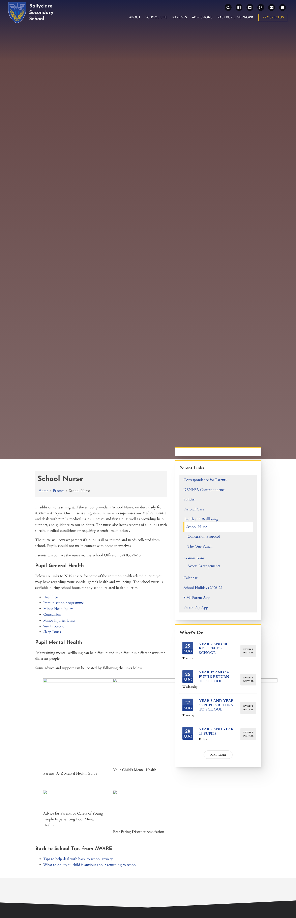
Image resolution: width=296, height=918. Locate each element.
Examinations (193, 558)
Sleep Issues (52, 631)
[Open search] (228, 7)
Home (43, 490)
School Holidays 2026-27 (202, 587)
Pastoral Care (193, 509)
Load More (218, 754)
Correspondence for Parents (205, 479)
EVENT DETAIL (248, 651)
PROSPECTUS (273, 17)
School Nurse (196, 526)
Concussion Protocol (203, 536)
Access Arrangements (203, 566)
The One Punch (199, 546)
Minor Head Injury (58, 608)
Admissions (202, 17)
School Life (156, 17)
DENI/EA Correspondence (204, 489)
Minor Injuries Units (59, 620)
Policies (189, 499)
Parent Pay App (195, 607)
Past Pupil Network (235, 17)
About (134, 17)
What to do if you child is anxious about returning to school (90, 864)
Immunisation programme (63, 602)
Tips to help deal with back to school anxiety (78, 859)
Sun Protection (54, 626)
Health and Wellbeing (200, 519)
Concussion (52, 614)
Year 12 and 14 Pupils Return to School (214, 676)
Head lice (50, 597)
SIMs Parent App (196, 597)
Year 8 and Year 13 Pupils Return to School (216, 705)
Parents (179, 17)
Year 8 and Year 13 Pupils (216, 731)
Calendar (190, 577)
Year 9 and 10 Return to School (213, 648)
